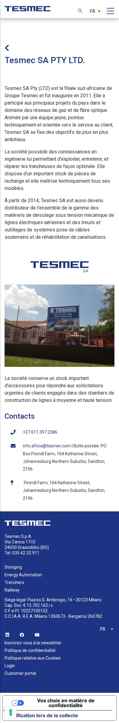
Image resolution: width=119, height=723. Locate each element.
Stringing (13, 567)
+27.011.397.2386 (40, 432)
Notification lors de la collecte (43, 715)
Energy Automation (23, 574)
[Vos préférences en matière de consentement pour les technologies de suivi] (10, 712)
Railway (12, 590)
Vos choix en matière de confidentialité (66, 702)
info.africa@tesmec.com (47, 445)
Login (10, 665)
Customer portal (20, 673)
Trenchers (14, 582)
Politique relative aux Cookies (33, 658)
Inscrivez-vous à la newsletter (33, 642)
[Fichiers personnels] (27, 5)
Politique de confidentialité (30, 650)
